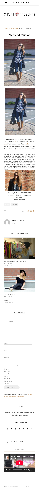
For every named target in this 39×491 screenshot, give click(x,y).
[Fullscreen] (32, 470)
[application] (19, 463)
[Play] (7, 470)
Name (6, 343)
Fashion (14, 204)
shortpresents (18, 220)
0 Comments (7, 211)
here (16, 141)
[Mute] (29, 470)
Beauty (7, 204)
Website (6, 357)
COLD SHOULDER (10, 294)
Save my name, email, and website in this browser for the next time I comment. (8, 376)
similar (27, 144)
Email (6, 350)
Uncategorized (13, 29)
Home (6, 29)
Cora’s (6, 300)
